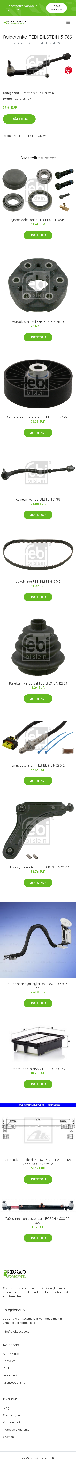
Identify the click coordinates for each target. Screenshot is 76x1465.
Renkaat (8, 1368)
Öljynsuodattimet (14, 1382)
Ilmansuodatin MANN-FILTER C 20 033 (38, 1069)
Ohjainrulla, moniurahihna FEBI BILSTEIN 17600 (38, 417)
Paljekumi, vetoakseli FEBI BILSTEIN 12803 (38, 683)
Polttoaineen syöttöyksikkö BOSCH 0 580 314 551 (38, 986)
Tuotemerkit (28, 93)
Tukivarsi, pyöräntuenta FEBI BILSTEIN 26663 (38, 867)
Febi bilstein (46, 93)
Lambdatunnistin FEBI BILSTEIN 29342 (38, 765)
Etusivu (7, 43)
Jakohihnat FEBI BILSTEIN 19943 (38, 581)
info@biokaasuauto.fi (17, 1331)
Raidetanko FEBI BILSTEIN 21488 (38, 499)
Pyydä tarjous (56, 7)
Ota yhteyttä (11, 1415)
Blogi (6, 1408)
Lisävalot (9, 1361)
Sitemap (8, 1437)
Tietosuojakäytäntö (16, 1429)
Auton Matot (11, 1354)
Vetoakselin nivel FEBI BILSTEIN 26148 (38, 322)
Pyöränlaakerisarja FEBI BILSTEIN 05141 (38, 220)
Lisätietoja (19, 119)
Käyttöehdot (11, 1422)
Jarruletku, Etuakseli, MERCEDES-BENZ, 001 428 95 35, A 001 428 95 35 (38, 1162)
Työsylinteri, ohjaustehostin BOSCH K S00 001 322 (38, 1221)
